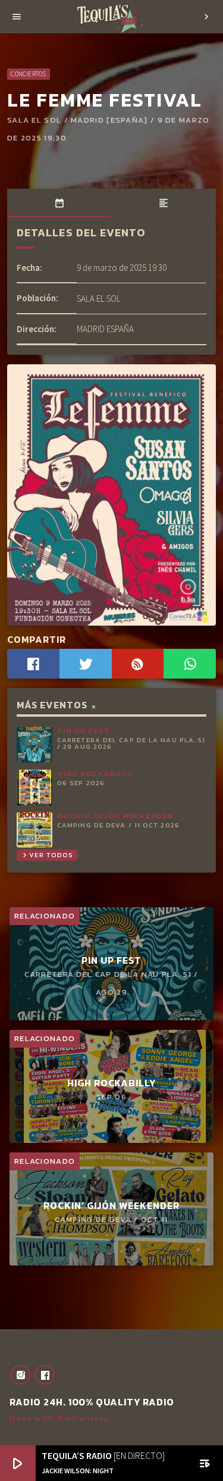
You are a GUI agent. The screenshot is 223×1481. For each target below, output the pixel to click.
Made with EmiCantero (59, 1418)
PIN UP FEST (83, 730)
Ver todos (46, 855)
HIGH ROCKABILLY (95, 773)
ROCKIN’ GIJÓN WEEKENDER (115, 815)
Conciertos (28, 74)
